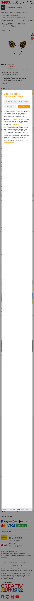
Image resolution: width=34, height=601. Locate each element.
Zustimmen (24, 107)
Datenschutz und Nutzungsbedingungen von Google (12, 125)
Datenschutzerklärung (15, 509)
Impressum (5, 509)
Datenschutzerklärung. (9, 142)
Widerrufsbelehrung (26, 509)
